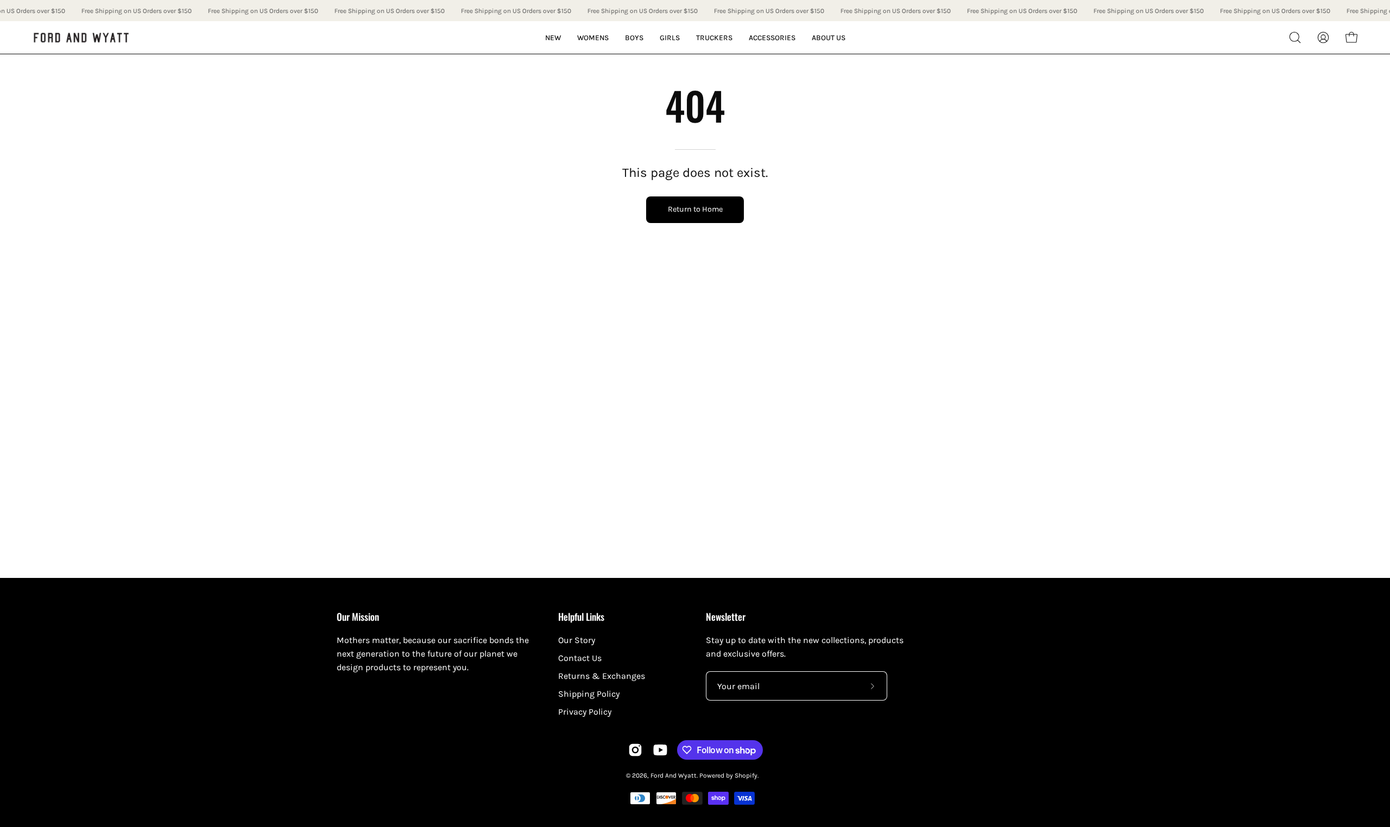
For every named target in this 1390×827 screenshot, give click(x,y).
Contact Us (580, 658)
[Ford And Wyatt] (81, 37)
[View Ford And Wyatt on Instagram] (635, 750)
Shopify (746, 775)
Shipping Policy (589, 694)
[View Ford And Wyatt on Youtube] (660, 750)
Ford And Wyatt (673, 775)
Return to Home (695, 209)
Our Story (576, 640)
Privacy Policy (584, 712)
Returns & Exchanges (601, 676)
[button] (1295, 37)
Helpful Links (581, 616)
